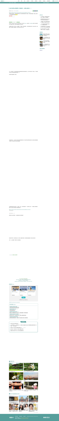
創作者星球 (20, 416)
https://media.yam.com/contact (24, 418)
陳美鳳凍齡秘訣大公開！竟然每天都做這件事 (23, 411)
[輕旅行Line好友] (49, 417)
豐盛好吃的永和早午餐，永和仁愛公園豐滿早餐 (17, 330)
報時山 (30, 23)
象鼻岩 (32, 23)
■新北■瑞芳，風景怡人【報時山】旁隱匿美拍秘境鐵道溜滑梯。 (23, 279)
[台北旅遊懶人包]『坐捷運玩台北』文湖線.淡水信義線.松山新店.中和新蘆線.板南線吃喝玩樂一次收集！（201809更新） (24, 325)
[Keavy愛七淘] (19, 276)
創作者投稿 (16, 416)
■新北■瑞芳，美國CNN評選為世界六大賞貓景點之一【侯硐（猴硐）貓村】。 (23, 281)
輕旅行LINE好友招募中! (46, 2)
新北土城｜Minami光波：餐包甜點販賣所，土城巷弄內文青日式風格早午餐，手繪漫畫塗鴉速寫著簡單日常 (13, 411)
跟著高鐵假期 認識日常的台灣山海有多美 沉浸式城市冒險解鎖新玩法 (45, 19)
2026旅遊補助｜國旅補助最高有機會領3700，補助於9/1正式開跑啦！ (45, 17)
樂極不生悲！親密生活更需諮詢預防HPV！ (16, 327)
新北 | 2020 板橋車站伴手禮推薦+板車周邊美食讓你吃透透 (13, 402)
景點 (12, 2)
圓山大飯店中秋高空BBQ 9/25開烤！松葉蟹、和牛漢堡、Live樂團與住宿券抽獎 (45, 29)
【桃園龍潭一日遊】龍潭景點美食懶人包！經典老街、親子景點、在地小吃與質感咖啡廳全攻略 (45, 22)
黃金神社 (25, 23)
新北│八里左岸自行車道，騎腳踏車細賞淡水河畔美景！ (33, 402)
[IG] (45, 417)
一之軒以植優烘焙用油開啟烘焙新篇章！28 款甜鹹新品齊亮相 (45, 24)
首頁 (10, 2)
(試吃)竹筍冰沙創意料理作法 (14, 323)
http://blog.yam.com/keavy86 (16, 302)
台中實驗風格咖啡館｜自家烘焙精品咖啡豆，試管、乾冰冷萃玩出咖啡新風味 (45, 27)
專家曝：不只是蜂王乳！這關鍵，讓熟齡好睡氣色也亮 (33, 411)
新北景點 (15, 2)
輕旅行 (2, 1)
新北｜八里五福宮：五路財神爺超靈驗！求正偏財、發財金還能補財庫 (23, 402)
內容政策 (24, 416)
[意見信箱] (47, 417)
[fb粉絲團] (44, 417)
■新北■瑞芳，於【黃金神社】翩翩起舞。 (23, 280)
